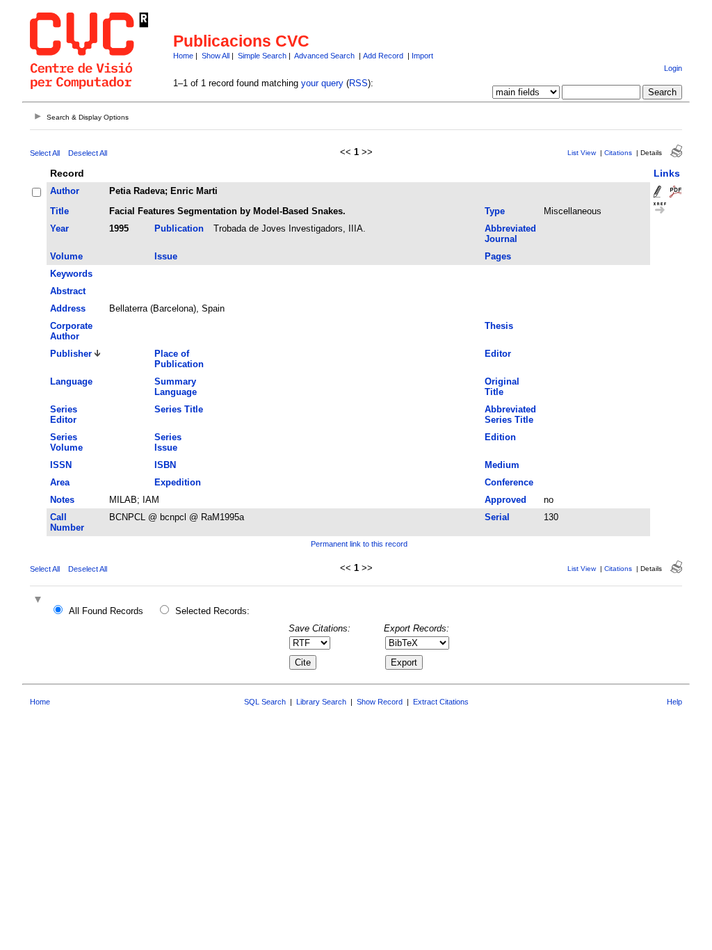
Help (674, 702)
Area (60, 482)
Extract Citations (441, 702)
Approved (505, 499)
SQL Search (265, 702)
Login (673, 68)
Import (422, 55)
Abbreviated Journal (510, 233)
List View (581, 152)
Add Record (383, 55)
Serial (497, 517)
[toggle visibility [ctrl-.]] (39, 600)
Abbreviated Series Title (510, 414)
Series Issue (167, 442)
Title (59, 211)
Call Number (67, 522)
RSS (358, 83)
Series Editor (63, 414)
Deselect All (87, 153)
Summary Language (175, 386)
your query (322, 83)
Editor (498, 353)
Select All (45, 153)
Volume (66, 256)
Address (68, 308)
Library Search (321, 702)
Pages (498, 256)
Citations (618, 152)
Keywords (71, 273)
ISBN (165, 465)
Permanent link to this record (359, 544)
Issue (165, 256)
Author (64, 191)
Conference (509, 482)
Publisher (71, 353)
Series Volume (66, 442)
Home (183, 55)
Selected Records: (212, 611)
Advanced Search (324, 55)
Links (667, 173)
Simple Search (262, 55)
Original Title (502, 386)
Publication (179, 228)
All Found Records (106, 611)
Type (495, 211)
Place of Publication (179, 358)
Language (71, 381)
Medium (502, 465)
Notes (62, 499)
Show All (215, 55)
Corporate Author (71, 331)
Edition (500, 437)
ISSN (61, 465)
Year (59, 228)
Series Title (178, 409)
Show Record (380, 702)
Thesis (499, 326)
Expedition (177, 482)
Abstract (68, 291)
